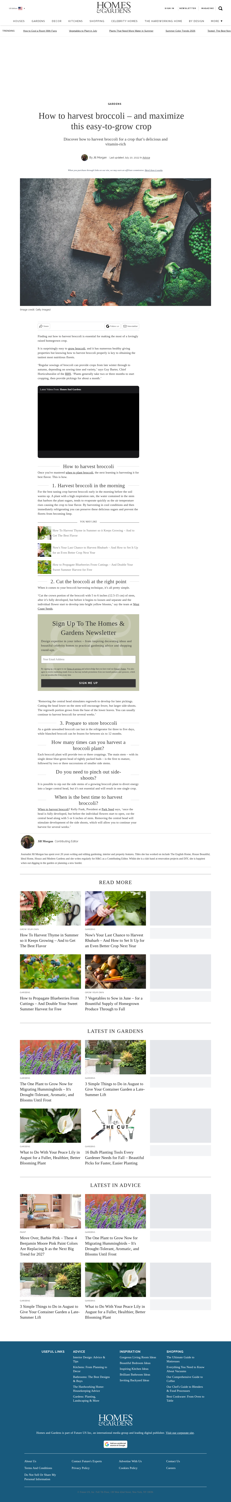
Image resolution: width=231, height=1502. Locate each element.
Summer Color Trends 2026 (180, 30)
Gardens (38, 21)
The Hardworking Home (163, 21)
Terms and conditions (38, 1468)
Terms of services (74, 669)
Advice (146, 157)
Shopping (97, 21)
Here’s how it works (154, 170)
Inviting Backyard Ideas (134, 1380)
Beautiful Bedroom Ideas (135, 1363)
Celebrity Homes (124, 21)
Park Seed (108, 809)
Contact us (173, 1461)
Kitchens (75, 21)
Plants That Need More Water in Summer (131, 30)
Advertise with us (130, 1461)
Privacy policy (81, 1468)
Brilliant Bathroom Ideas (135, 1374)
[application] (88, 421)
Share (46, 326)
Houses (19, 21)
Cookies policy (128, 1468)
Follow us (114, 326)
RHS (68, 374)
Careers (171, 1468)
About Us (30, 1461)
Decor (57, 21)
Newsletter (132, 326)
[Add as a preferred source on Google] (115, 1444)
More (215, 21)
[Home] (8, 21)
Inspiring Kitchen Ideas (134, 1368)
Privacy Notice (120, 669)
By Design (196, 21)
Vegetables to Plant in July (83, 30)
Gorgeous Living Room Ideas (138, 1357)
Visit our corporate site (180, 1432)
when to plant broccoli (79, 472)
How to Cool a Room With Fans (40, 30)
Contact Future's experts (87, 1461)
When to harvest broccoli (53, 809)
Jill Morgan (100, 157)
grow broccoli (76, 348)
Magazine (207, 8)
